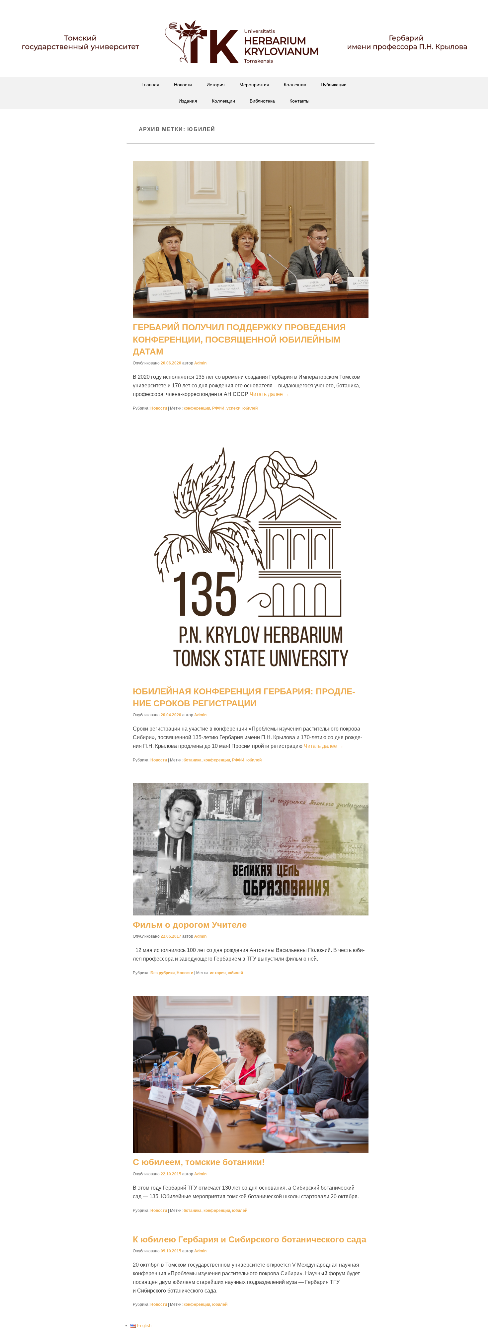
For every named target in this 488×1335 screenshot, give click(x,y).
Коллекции (223, 101)
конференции (197, 408)
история (218, 973)
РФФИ (218, 408)
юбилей (250, 408)
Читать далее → (269, 394)
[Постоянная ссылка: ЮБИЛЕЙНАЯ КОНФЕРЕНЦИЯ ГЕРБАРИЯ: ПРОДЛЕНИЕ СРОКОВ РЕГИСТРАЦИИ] (250, 556)
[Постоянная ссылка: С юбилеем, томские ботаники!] (250, 1074)
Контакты (299, 101)
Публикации (334, 84)
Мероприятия (254, 84)
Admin (200, 363)
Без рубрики (162, 973)
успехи (233, 408)
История (215, 84)
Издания (188, 101)
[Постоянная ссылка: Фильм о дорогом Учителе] (250, 849)
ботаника (193, 760)
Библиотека (262, 101)
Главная (150, 84)
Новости (183, 84)
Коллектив (295, 84)
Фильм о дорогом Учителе (190, 925)
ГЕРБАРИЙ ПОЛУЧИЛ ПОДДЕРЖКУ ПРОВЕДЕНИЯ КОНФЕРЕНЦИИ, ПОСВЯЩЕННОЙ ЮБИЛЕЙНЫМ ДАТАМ (239, 339)
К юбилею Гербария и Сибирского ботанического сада (249, 1239)
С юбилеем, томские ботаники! (199, 1162)
